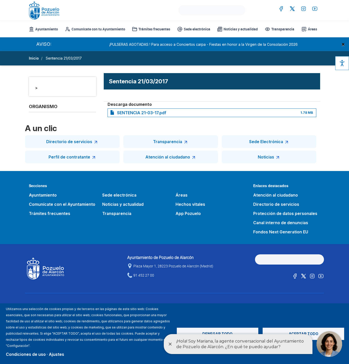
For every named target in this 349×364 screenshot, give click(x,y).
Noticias (266, 157)
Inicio (34, 58)
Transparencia (282, 29)
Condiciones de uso (26, 354)
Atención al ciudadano (167, 157)
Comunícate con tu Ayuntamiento (98, 29)
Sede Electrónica (266, 141)
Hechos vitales (190, 204)
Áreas (312, 29)
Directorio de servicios (69, 141)
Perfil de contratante (69, 157)
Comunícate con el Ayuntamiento (62, 204)
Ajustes (56, 354)
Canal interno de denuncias (280, 222)
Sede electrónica (197, 29)
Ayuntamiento (46, 29)
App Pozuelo (188, 213)
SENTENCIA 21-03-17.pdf (141, 112)
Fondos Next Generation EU (280, 231)
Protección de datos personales (285, 213)
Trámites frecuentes (154, 29)
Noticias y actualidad (241, 29)
